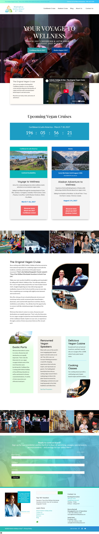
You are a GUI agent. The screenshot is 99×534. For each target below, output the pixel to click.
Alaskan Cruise (63, 8)
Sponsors (38, 516)
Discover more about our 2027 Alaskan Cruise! (71, 211)
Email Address (16, 455)
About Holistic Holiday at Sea (44, 510)
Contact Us (89, 8)
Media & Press (40, 514)
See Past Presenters (46, 389)
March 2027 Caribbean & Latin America (49, 41)
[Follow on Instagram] (82, 528)
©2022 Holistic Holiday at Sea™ (14, 528)
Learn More (40, 508)
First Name (14, 462)
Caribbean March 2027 (37, 50)
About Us (79, 8)
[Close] (1, 533)
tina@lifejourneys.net (73, 500)
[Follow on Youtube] (85, 528)
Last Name (14, 470)
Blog (71, 8)
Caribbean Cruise (49, 8)
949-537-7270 (90, 1)
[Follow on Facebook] (79, 528)
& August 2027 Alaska (49, 43)
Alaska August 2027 (61, 50)
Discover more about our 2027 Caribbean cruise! (29, 210)
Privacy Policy (28, 528)
